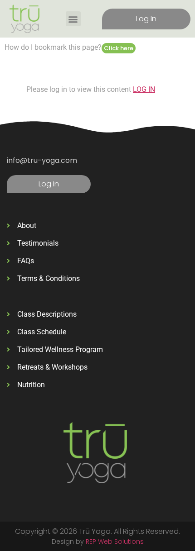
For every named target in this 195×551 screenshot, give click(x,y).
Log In (146, 19)
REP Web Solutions (115, 541)
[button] (73, 18)
